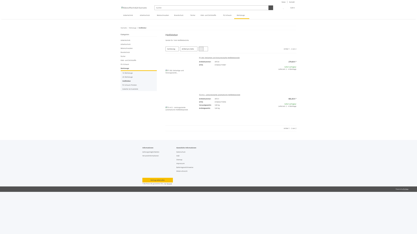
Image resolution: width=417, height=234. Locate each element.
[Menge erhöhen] (294, 76)
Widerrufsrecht (181, 171)
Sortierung (171, 49)
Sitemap (179, 160)
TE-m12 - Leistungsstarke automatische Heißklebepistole (219, 95)
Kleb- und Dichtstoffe (128, 60)
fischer (123, 56)
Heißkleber (126, 81)
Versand (169, 184)
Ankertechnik (125, 40)
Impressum (180, 163)
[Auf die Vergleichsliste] (186, 60)
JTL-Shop (405, 189)
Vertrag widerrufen (158, 180)
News (284, 2)
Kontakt (292, 2)
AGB (177, 156)
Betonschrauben (127, 48)
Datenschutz (180, 152)
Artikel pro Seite (188, 49)
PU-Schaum (125, 64)
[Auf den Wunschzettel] (191, 60)
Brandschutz (125, 52)
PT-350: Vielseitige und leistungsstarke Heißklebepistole (219, 58)
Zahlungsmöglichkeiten (150, 152)
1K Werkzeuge (127, 73)
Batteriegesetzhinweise (184, 167)
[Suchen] (270, 7)
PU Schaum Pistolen (129, 85)
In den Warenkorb (281, 82)
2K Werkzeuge (127, 77)
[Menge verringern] (268, 76)
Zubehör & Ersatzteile (130, 89)
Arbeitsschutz (126, 44)
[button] (279, 7)
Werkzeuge (125, 68)
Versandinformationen (150, 156)
